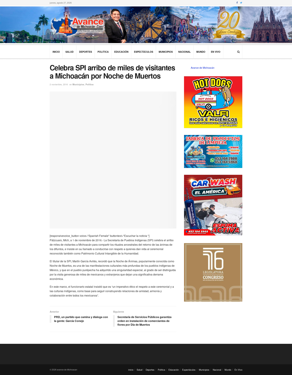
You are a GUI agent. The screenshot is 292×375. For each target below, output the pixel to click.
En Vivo (215, 51)
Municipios (166, 51)
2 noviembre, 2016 (59, 84)
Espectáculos (143, 51)
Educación (121, 51)
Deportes (85, 51)
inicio (56, 51)
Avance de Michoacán (202, 67)
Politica (103, 51)
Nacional (184, 51)
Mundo (200, 51)
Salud (69, 51)
